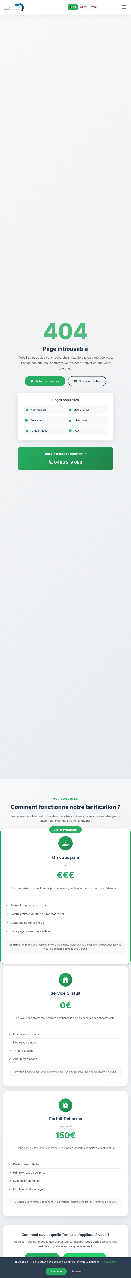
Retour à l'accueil (47, 381)
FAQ (76, 430)
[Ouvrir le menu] (124, 7)
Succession (37, 420)
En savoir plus (109, 1261)
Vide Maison (38, 409)
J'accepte (56, 1271)
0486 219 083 (67, 462)
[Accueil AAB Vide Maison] (13, 7)
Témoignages (38, 430)
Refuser (77, 1271)
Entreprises (80, 420)
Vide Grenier (81, 409)
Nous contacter (89, 381)
